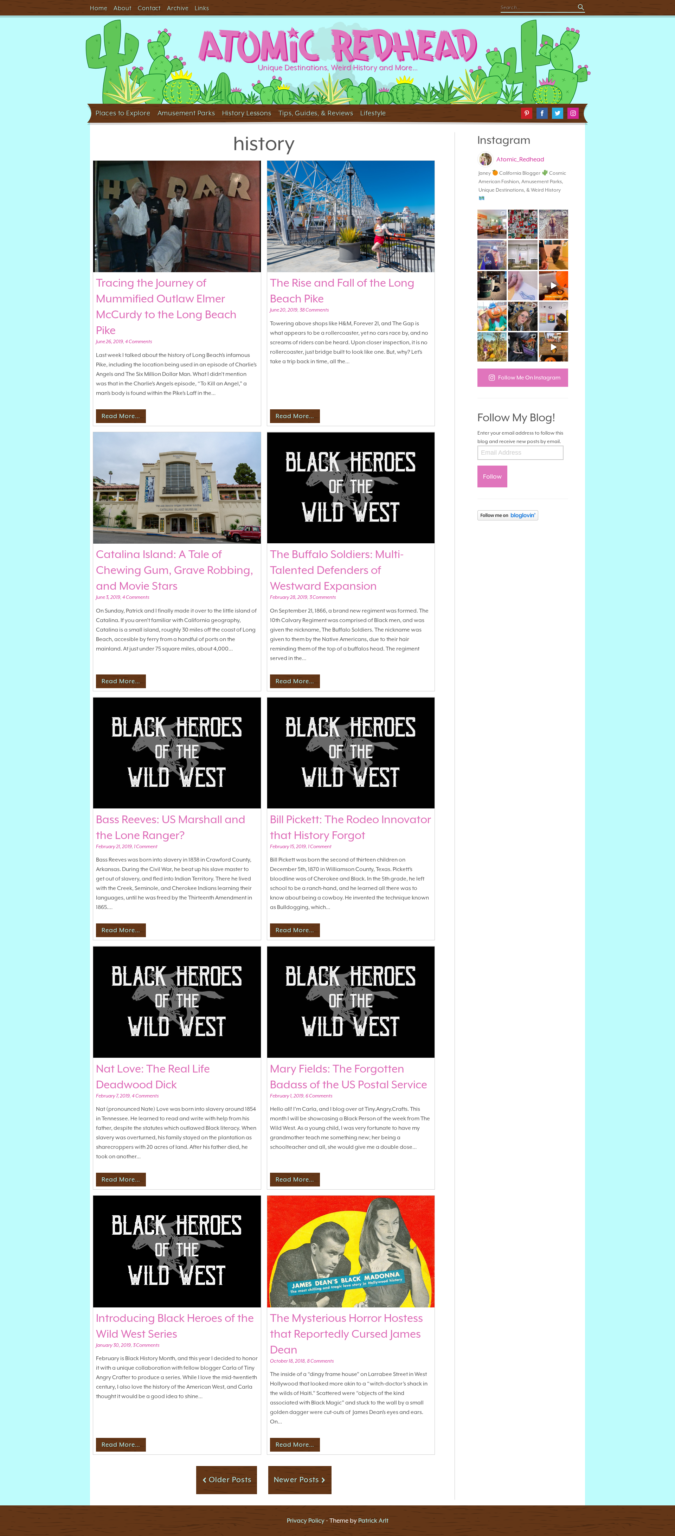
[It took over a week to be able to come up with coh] (522, 254)
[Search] (581, 7)
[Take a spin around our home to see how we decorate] (553, 346)
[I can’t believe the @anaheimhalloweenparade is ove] (492, 316)
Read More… (121, 416)
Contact (149, 8)
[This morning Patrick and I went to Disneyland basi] (553, 224)
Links (202, 8)
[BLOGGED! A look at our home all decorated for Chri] (492, 224)
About (122, 8)
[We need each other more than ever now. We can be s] (492, 285)
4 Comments (138, 341)
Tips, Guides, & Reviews (315, 113)
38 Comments (314, 310)
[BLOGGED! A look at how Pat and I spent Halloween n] (492, 254)
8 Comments (320, 1361)
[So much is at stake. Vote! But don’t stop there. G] (522, 285)
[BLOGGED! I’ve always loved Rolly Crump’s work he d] (553, 316)
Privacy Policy (305, 1520)
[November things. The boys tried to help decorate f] (522, 224)
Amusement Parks (186, 113)
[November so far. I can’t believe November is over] (553, 254)
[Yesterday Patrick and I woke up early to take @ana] (522, 316)
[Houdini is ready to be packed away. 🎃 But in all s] (553, 285)
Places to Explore (123, 113)
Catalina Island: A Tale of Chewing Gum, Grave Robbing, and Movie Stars (174, 570)
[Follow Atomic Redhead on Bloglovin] (522, 515)
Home (99, 8)
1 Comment (146, 846)
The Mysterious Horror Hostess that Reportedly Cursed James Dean (346, 1334)
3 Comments (322, 597)
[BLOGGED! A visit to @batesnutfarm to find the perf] (492, 346)
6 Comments (319, 1096)
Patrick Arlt (373, 1520)
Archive (178, 8)
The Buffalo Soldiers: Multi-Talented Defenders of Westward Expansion (337, 570)
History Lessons (246, 113)
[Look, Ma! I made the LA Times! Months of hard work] (522, 346)
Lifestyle (373, 113)
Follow (492, 476)
